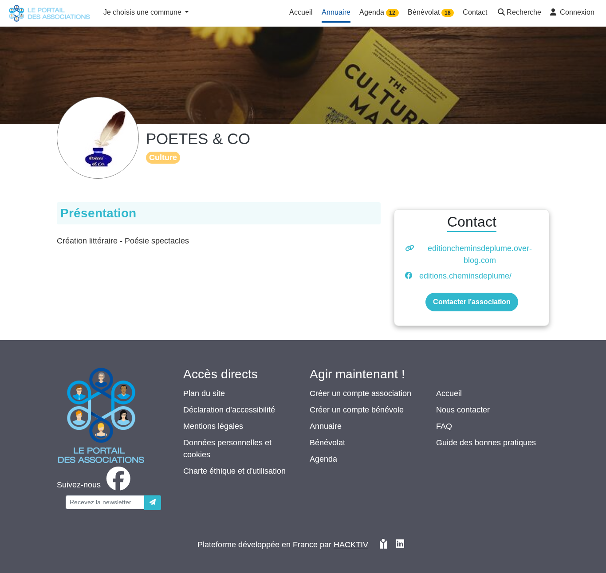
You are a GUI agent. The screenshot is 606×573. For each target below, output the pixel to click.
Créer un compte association (360, 393)
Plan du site (204, 393)
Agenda (323, 459)
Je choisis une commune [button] (143, 12)
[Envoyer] (152, 502)
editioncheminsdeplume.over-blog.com (480, 254)
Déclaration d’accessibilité (229, 409)
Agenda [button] (377, 12)
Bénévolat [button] (429, 12)
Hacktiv (351, 544)
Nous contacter (463, 409)
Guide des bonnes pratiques (486, 442)
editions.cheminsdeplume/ (465, 275)
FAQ (444, 426)
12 (392, 13)
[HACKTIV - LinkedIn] (400, 545)
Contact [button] (475, 12)
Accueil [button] (301, 12)
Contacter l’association (472, 302)
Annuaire (326, 426)
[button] (518, 13)
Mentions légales (213, 426)
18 (448, 13)
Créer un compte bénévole (357, 409)
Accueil (449, 393)
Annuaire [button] (336, 12)
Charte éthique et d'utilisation (234, 471)
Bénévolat (327, 442)
